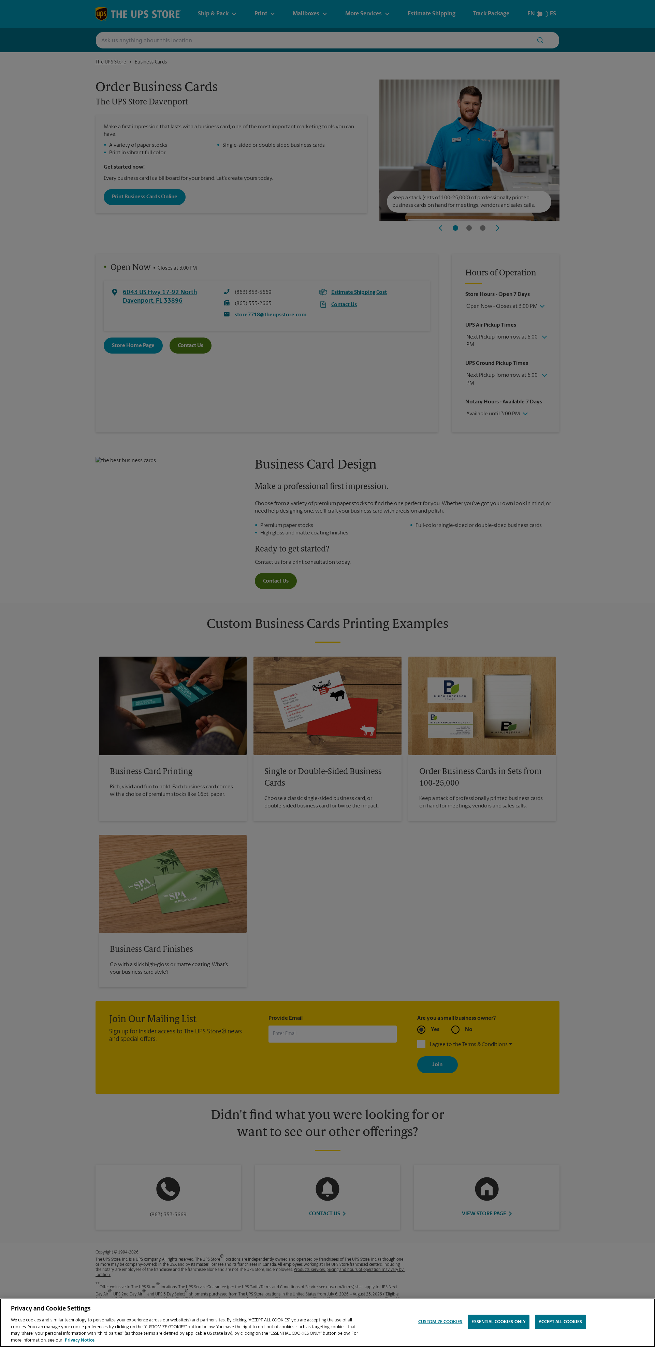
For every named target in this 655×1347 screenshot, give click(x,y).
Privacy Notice (79, 1340)
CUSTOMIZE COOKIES (440, 1322)
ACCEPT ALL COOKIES (560, 1322)
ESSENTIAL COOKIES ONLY (498, 1322)
